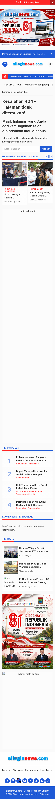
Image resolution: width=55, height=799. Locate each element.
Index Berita (46, 770)
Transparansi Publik (25, 494)
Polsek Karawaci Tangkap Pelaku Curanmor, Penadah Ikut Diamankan (31, 460)
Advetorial (15, 76)
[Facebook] (7, 780)
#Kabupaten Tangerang (36, 84)
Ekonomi (39, 76)
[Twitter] (30, 780)
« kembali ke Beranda (13, 138)
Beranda (6, 770)
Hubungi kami (31, 770)
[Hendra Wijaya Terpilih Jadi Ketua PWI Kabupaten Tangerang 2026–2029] (11, 552)
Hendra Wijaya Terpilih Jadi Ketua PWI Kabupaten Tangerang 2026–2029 (34, 551)
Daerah (28, 76)
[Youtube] (24, 780)
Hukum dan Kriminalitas (9, 190)
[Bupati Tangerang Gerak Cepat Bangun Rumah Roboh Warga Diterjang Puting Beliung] (40, 174)
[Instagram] (13, 780)
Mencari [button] (46, 148)
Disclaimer (18, 770)
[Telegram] (42, 780)
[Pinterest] (47, 780)
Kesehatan (21, 508)
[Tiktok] (36, 780)
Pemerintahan (36, 189)
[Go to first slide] (51, 156)
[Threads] (18, 780)
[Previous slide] (47, 156)
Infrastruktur (22, 492)
